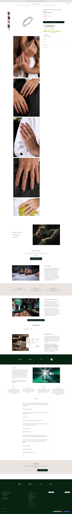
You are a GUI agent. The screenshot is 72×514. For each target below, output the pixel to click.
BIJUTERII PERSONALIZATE (52, 5)
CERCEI (35, 5)
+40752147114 (37, 255)
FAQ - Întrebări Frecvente (32, 505)
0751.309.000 (5, 497)
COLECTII (46, 5)
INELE (32, 5)
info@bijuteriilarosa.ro (5, 498)
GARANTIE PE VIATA (31, 502)
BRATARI (43, 5)
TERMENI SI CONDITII (32, 493)
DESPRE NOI (30, 492)
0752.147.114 (5, 495)
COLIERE (39, 5)
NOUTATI (17, 5)
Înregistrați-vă (42, 470)
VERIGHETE (21, 5)
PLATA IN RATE (31, 500)
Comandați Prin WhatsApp (36, 258)
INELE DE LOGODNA (27, 5)
